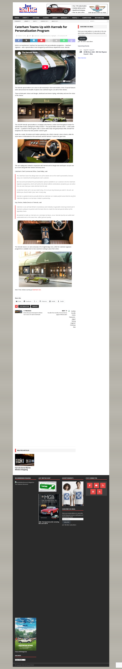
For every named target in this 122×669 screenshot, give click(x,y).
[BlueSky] (103, 485)
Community (18, 21)
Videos (17, 18)
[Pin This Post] (41, 40)
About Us (54, 21)
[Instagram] (93, 491)
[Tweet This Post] (26, 40)
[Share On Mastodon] (71, 40)
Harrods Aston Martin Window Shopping (23, 469)
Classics (46, 18)
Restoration (99, 18)
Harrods (35, 306)
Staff (29, 36)
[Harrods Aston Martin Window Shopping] (24, 460)
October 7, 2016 (22, 36)
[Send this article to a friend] (49, 40)
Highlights (53, 36)
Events (25, 18)
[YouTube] (96, 485)
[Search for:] (98, 21)
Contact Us (44, 21)
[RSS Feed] (99, 491)
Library (54, 18)
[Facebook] (90, 485)
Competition (86, 18)
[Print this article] (56, 40)
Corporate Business (45, 36)
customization (24, 306)
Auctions (36, 18)
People (74, 18)
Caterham (36, 36)
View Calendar (82, 58)
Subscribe (82, 38)
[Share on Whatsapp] (64, 40)
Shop (34, 21)
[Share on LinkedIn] (34, 40)
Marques (64, 18)
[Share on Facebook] (19, 40)
